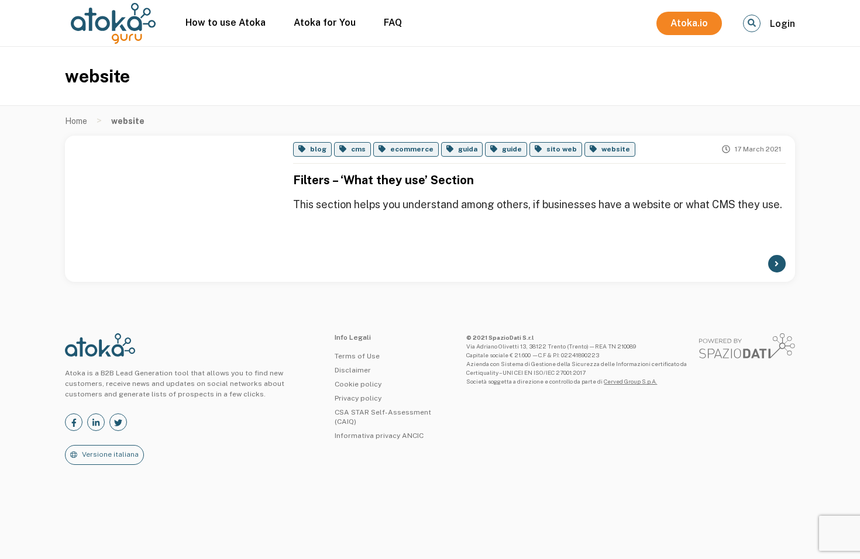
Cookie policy (358, 384)
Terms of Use (357, 356)
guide (512, 149)
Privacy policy (358, 398)
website (615, 149)
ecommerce (412, 149)
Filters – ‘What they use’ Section (383, 180)
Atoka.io (689, 23)
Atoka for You (325, 22)
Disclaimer (353, 370)
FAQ (393, 22)
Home (76, 121)
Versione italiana (110, 454)
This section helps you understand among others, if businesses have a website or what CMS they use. (537, 204)
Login (782, 23)
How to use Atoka (225, 22)
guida (467, 149)
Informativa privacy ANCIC (379, 436)
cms (358, 149)
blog (318, 149)
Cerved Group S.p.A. (630, 381)
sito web (561, 149)
